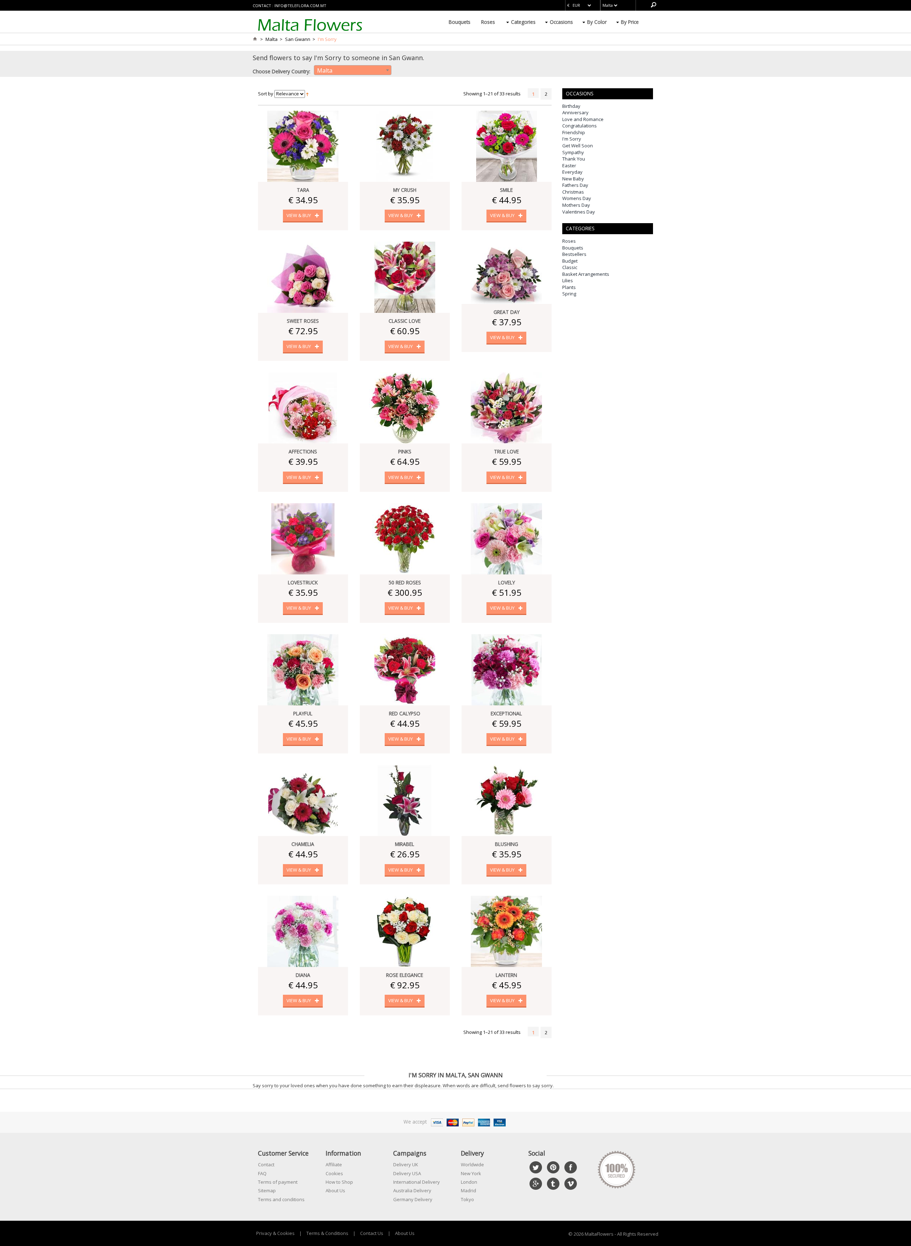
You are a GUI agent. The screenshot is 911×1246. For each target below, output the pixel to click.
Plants (569, 287)
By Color (597, 22)
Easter (569, 165)
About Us (335, 1190)
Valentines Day (578, 212)
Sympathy (573, 152)
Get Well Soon (577, 145)
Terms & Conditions (327, 1233)
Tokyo (467, 1199)
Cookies (334, 1173)
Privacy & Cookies (275, 1233)
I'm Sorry (571, 139)
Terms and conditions (281, 1199)
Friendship (573, 132)
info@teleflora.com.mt (300, 5)
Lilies (567, 280)
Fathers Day (575, 185)
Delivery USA (407, 1173)
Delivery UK (405, 1164)
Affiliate (334, 1164)
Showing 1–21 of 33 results (492, 93)
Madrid (468, 1190)
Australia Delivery (412, 1190)
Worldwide (472, 1164)
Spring (569, 293)
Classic (569, 267)
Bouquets (459, 22)
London (469, 1182)
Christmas (573, 192)
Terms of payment (277, 1182)
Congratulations (579, 125)
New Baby (573, 178)
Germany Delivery (412, 1199)
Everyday (572, 172)
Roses (488, 22)
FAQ (262, 1173)
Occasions (561, 22)
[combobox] (352, 70)
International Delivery (416, 1182)
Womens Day (576, 198)
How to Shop (339, 1182)
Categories (523, 22)
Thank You (573, 159)
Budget (570, 261)
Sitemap (267, 1190)
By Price (630, 22)
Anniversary (575, 112)
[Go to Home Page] (255, 39)
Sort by (265, 93)
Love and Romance (583, 119)
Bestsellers (574, 254)
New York (471, 1173)
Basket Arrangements (585, 274)
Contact (266, 1164)
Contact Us (371, 1233)
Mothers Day (576, 205)
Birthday (571, 106)
